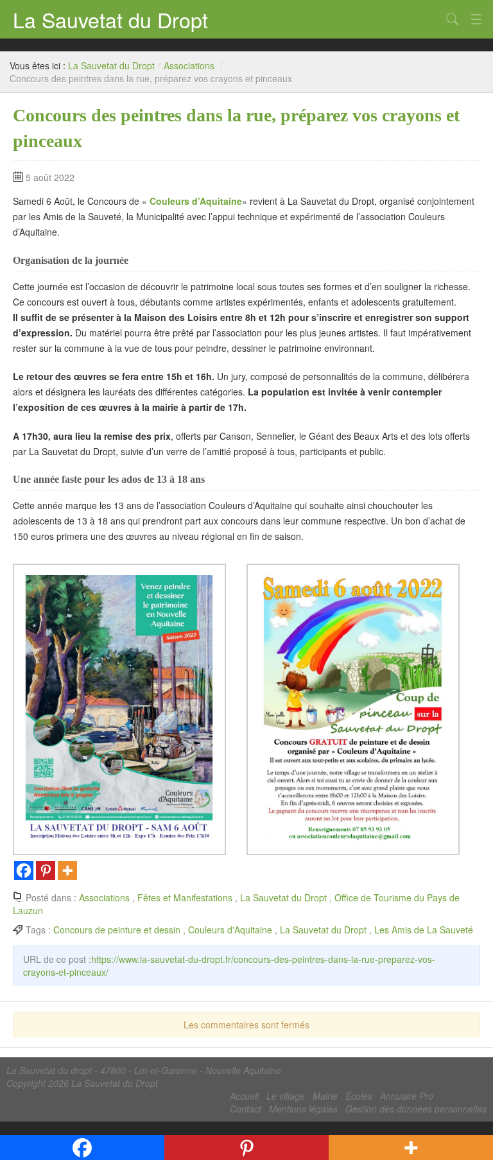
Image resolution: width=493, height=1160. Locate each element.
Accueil (244, 1095)
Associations (189, 65)
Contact (245, 1108)
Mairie (325, 1095)
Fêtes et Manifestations (184, 897)
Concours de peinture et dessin (116, 929)
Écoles (358, 1095)
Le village (285, 1095)
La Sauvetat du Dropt (110, 19)
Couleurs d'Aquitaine (230, 929)
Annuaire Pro (406, 1095)
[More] (67, 870)
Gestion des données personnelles (416, 1108)
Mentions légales (303, 1108)
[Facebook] (23, 870)
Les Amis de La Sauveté (423, 929)
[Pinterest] (45, 870)
